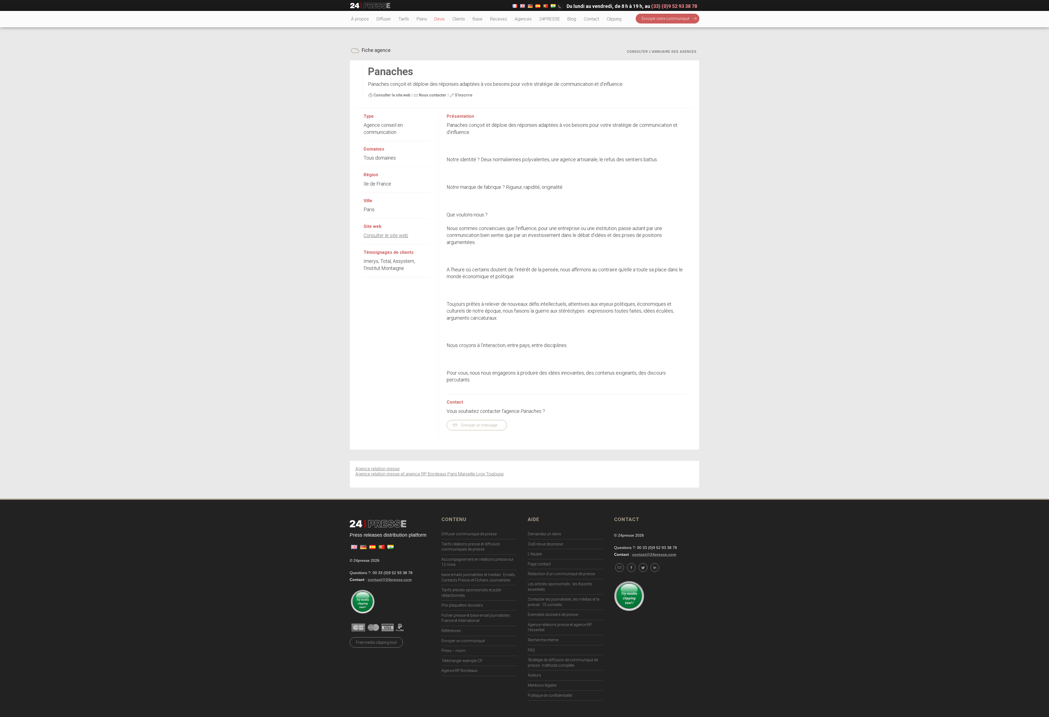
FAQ (531, 650)
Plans (422, 19)
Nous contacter (432, 95)
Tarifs (404, 19)
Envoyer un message (478, 425)
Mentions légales (542, 685)
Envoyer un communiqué (463, 641)
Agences (523, 19)
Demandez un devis (544, 534)
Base (477, 19)
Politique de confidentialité (550, 695)
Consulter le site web (391, 95)
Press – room (453, 650)
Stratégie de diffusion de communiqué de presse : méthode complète (563, 663)
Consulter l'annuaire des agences (662, 52)
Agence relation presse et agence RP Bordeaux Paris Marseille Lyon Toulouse (429, 474)
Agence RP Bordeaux (459, 670)
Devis (439, 19)
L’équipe (535, 554)
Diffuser (383, 19)
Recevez (498, 19)
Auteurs (534, 675)
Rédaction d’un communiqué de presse (561, 574)
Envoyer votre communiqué (665, 18)
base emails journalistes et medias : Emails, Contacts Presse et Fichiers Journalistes (478, 577)
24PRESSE (549, 19)
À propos (360, 19)
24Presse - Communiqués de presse (370, 6)
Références (451, 630)
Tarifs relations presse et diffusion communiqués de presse (470, 547)
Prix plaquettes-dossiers (462, 605)
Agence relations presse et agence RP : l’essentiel (561, 627)
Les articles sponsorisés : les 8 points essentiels (560, 587)
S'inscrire (463, 95)
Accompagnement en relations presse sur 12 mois (477, 562)
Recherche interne (543, 640)
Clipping (614, 19)
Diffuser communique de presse (469, 534)
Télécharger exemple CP (461, 661)
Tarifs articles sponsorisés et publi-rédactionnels (471, 593)
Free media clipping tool (376, 642)
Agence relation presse (377, 468)
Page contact (539, 564)
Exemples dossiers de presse (553, 614)
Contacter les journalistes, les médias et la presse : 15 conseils (563, 602)
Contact (591, 19)
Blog (571, 19)
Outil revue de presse (545, 544)
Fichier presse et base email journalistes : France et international (476, 618)
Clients (458, 19)
